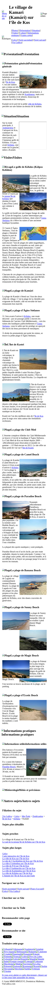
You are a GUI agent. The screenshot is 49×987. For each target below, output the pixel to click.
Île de (6, 819)
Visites (15, 33)
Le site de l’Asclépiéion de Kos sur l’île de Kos (22, 861)
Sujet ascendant (25, 40)
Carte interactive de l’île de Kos (15, 856)
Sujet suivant (39, 40)
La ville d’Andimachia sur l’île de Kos (18, 868)
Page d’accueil (37, 889)
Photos (15, 30)
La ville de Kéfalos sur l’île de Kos (17, 873)
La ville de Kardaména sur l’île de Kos (19, 871)
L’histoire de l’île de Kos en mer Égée (18, 876)
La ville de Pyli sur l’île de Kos (15, 866)
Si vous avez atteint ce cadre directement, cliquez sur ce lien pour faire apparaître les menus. (24, 976)
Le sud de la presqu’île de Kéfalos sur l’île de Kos (23, 842)
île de (10, 82)
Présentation (25, 30)
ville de (34, 104)
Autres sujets (26, 35)
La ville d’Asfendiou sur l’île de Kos (18, 863)
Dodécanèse (38, 816)
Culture (23, 33)
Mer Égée (26, 816)
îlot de (27, 448)
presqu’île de (8, 197)
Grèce (14, 40)
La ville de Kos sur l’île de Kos (15, 858)
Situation (36, 30)
